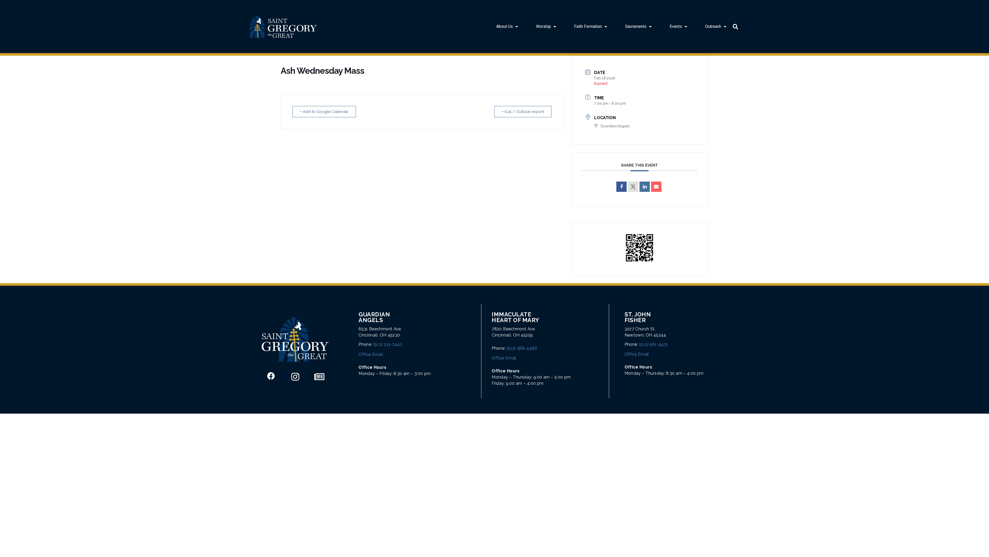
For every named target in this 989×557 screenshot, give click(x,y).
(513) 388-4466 (521, 348)
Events (676, 26)
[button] (735, 26)
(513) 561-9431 (653, 344)
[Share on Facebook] (621, 187)
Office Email (371, 354)
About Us (504, 26)
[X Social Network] (633, 187)
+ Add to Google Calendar (324, 111)
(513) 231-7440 (387, 344)
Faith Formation (588, 26)
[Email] (656, 187)
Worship (543, 26)
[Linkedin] (645, 187)
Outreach (713, 26)
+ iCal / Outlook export (523, 111)
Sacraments (635, 26)
